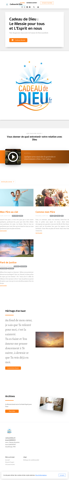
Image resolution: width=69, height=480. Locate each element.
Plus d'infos (12, 411)
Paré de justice (8, 262)
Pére (51, 215)
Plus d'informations (41, 475)
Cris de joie (11, 268)
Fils (55, 215)
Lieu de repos (23, 266)
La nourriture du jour (13, 368)
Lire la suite (3, 231)
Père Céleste (15, 215)
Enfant (21, 215)
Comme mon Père (45, 212)
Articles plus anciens (6, 182)
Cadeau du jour (20, 40)
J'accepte (62, 475)
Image (58, 215)
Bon (62, 215)
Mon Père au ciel (9, 212)
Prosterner (16, 266)
